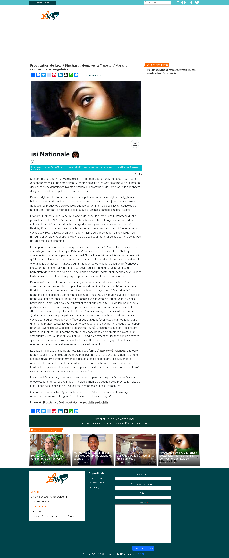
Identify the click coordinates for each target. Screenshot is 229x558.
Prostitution (50, 402)
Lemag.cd (36, 492)
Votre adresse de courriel (142, 484)
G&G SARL (142, 554)
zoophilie (88, 402)
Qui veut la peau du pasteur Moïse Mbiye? (133, 457)
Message (142, 503)
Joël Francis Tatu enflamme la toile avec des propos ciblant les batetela (93, 455)
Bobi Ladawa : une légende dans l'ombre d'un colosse (46, 457)
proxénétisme (73, 402)
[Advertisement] (114, 41)
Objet (142, 493)
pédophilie (101, 402)
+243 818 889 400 (39, 506)
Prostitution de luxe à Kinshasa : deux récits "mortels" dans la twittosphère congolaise (179, 455)
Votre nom (142, 474)
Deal (61, 402)
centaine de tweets (61, 187)
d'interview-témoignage (111, 350)
